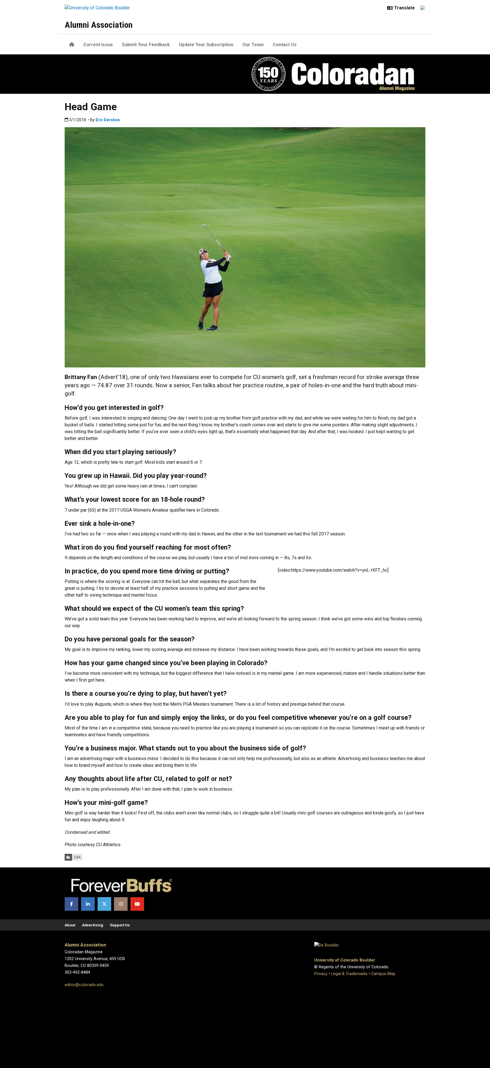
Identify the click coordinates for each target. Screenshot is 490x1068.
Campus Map (383, 973)
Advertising (92, 925)
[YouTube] (137, 904)
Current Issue (98, 44)
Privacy (321, 973)
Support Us (120, 925)
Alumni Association (98, 25)
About (70, 925)
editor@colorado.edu (84, 984)
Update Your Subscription (206, 44)
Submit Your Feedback (146, 44)
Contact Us (285, 44)
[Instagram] (121, 904)
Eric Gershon (108, 120)
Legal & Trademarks (349, 973)
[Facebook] (71, 904)
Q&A (77, 857)
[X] (104, 904)
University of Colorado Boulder (344, 960)
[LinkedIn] (88, 904)
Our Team (253, 44)
